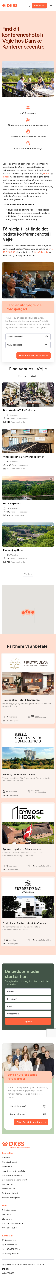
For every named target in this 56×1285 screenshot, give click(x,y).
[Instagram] (7, 1269)
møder (6, 176)
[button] (23, 613)
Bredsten (22, 376)
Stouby (34, 376)
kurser (46, 173)
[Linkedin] (3, 1269)
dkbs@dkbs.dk (41, 252)
